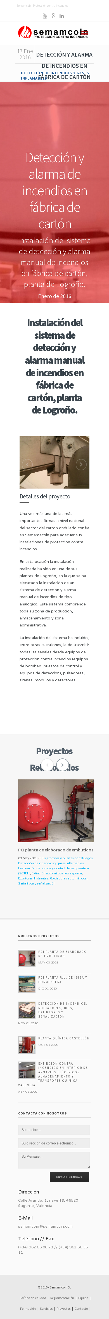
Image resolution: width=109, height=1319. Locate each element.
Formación (28, 1308)
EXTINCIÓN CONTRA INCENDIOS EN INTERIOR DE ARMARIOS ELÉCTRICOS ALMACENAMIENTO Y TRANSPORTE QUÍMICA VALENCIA (53, 1074)
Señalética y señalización (36, 883)
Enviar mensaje (69, 1177)
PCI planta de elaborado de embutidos (62, 954)
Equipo (83, 1298)
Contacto (81, 1308)
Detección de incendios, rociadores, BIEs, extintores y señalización (62, 1010)
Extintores (25, 878)
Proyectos (63, 1308)
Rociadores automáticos (68, 878)
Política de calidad (33, 1298)
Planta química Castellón (64, 1038)
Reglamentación (62, 1298)
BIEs (42, 858)
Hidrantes (41, 878)
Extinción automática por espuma (57, 873)
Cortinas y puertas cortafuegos (70, 858)
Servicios (46, 1308)
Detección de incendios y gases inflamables (51, 863)
